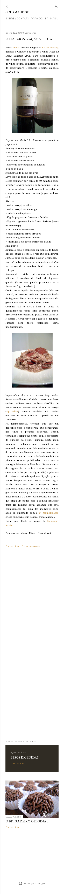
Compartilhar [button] (12, 546)
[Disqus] (32, 599)
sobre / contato (17, 18)
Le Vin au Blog (50, 47)
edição (16, 47)
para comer (39, 18)
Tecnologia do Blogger (35, 883)
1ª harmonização (49, 512)
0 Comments (29, 33)
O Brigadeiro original (26, 821)
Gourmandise (17, 12)
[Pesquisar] (56, 5)
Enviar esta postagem (32, 546)
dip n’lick (12, 411)
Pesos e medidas (25, 757)
